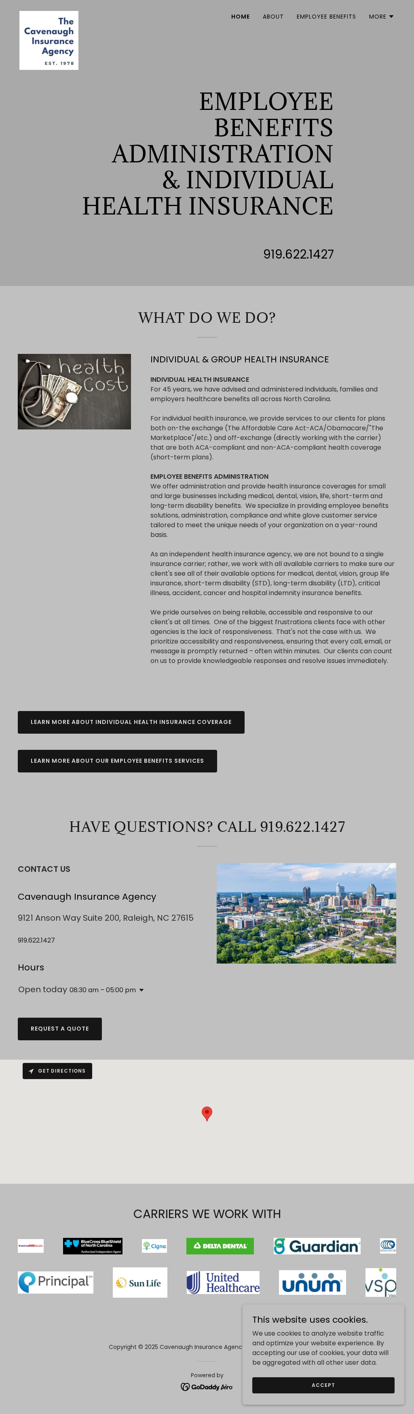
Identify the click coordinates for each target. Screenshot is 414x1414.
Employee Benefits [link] (326, 17)
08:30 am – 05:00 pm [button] (103, 990)
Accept (323, 1384)
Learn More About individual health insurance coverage (131, 722)
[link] (48, 14)
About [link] (273, 17)
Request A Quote (60, 1029)
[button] (382, 16)
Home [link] (240, 17)
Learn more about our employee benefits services (117, 761)
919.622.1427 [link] (298, 254)
